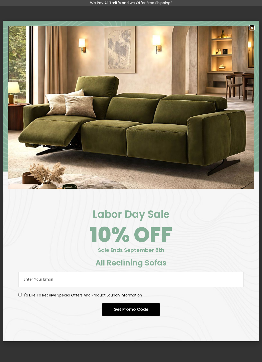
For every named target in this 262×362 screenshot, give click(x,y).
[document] (131, 181)
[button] (252, 28)
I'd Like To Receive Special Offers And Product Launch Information (83, 295)
